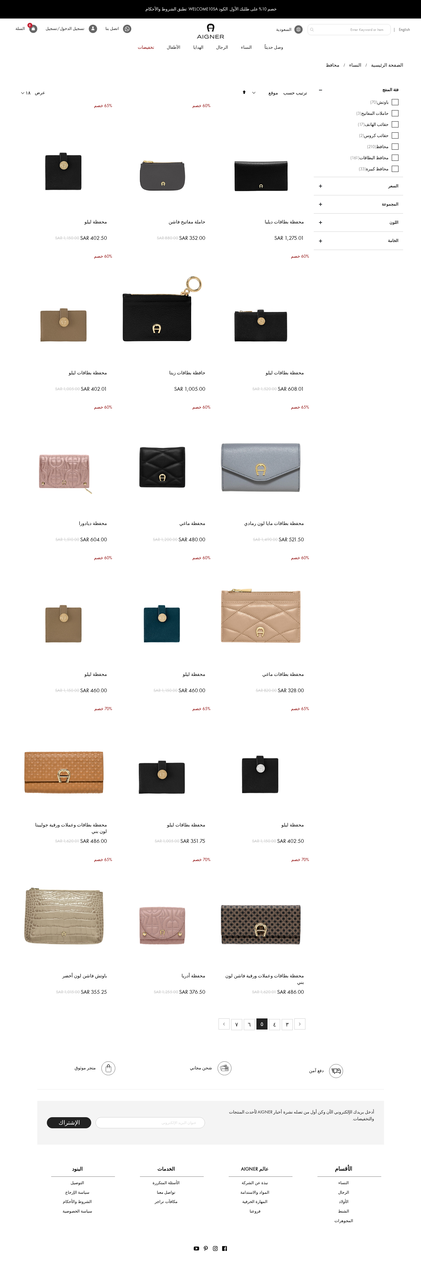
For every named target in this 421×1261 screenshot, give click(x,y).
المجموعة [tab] (390, 204)
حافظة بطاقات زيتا (187, 373)
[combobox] (349, 29)
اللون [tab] (394, 222)
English (404, 29)
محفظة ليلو (95, 222)
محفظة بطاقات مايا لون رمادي (274, 523)
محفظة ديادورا (93, 523)
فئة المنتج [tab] (390, 89)
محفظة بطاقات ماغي (283, 674)
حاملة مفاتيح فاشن (187, 222)
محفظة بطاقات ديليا (284, 222)
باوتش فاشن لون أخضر (84, 976)
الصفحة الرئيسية (387, 65)
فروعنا (255, 1211)
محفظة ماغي (192, 523)
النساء (355, 65)
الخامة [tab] (393, 240)
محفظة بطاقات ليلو (285, 373)
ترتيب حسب (295, 93)
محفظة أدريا (193, 976)
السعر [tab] (393, 186)
